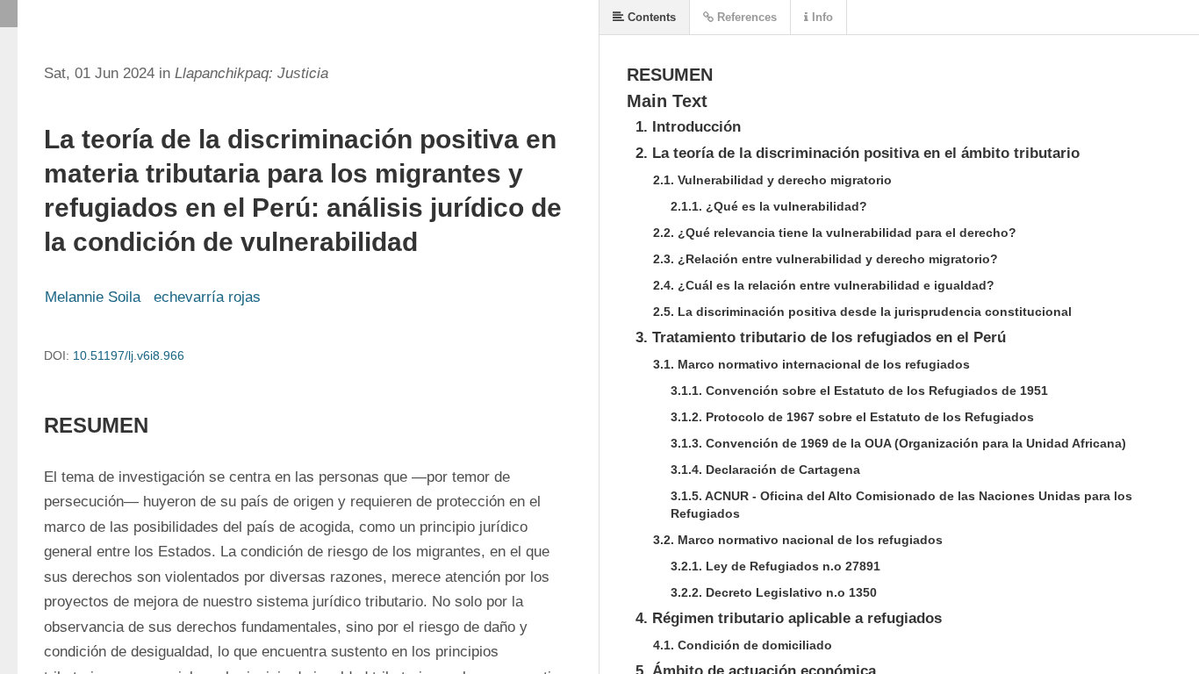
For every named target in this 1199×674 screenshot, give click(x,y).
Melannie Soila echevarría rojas (153, 297)
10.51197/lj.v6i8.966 (128, 355)
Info (820, 17)
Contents (650, 17)
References (745, 17)
